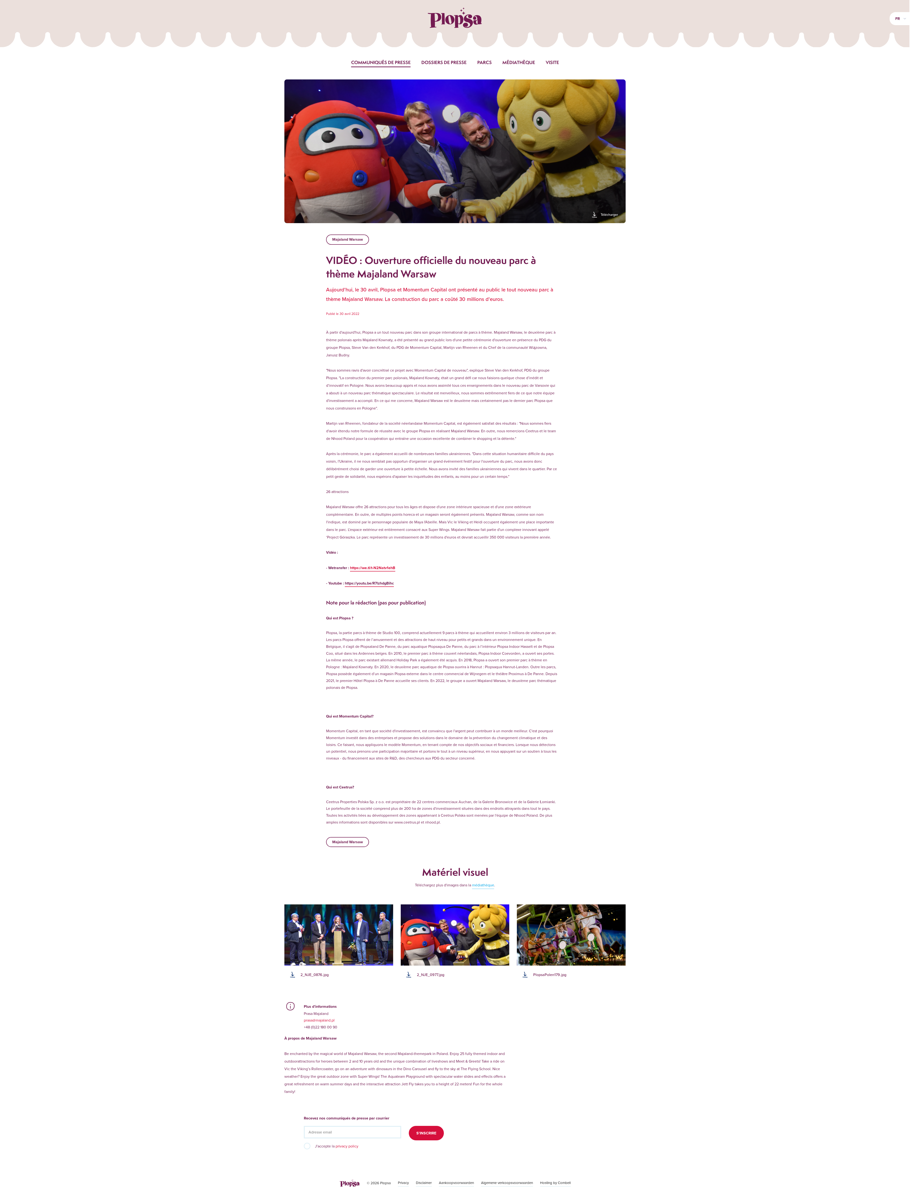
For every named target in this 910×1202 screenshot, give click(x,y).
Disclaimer (424, 1182)
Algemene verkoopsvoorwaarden (507, 1182)
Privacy (403, 1182)
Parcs (484, 62)
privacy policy (347, 1146)
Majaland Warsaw (347, 239)
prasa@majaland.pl (319, 1020)
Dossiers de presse (444, 62)
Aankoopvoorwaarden (456, 1182)
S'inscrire (426, 1133)
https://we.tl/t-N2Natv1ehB (372, 568)
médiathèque (483, 885)
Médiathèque (518, 62)
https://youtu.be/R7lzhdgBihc (369, 583)
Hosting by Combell (555, 1182)
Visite (552, 62)
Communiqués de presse (381, 62)
